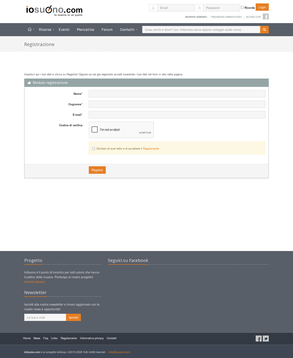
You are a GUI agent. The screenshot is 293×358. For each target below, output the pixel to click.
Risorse (45, 29)
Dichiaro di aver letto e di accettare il (128, 148)
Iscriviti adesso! (34, 281)
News (36, 338)
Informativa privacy (92, 338)
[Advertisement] (146, 217)
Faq (45, 338)
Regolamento (151, 148)
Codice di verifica (70, 125)
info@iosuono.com (119, 352)
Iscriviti (73, 317)
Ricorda (249, 8)
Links (54, 338)
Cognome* (75, 104)
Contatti (127, 29)
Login (262, 7)
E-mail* (77, 115)
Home (26, 338)
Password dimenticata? (226, 16)
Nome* (78, 94)
